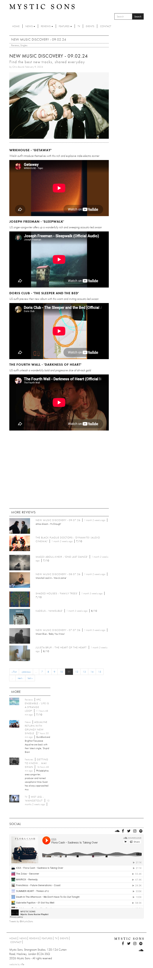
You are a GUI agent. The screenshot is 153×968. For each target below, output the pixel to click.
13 (84, 671)
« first (14, 671)
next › (20, 678)
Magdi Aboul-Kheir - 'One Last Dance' (62, 556)
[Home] (42, 6)
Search (137, 16)
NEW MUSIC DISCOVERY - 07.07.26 (58, 630)
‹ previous (26, 671)
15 (99, 671)
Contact (105, 26)
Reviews (46, 26)
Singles (23, 45)
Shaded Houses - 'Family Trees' (57, 593)
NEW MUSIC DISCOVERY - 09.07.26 (58, 520)
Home (16, 26)
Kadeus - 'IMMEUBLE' (49, 610)
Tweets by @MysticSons (21, 921)
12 (76, 671)
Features (64, 26)
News (29, 26)
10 (61, 671)
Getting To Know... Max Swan (36, 763)
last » (30, 678)
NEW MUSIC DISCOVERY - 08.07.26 (58, 574)
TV (79, 26)
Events (90, 26)
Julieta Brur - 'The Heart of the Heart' (61, 647)
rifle (22, 964)
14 (91, 671)
